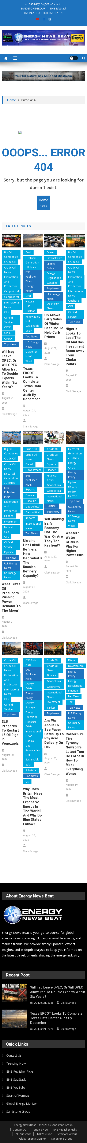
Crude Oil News (10, 270)
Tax (70, 702)
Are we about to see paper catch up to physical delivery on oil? (54, 734)
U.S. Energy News (32, 344)
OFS (6, 312)
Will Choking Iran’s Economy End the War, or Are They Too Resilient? (54, 532)
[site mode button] (73, 58)
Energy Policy (30, 288)
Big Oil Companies (11, 255)
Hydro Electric (72, 484)
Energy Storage (30, 705)
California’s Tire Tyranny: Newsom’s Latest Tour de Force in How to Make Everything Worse (75, 754)
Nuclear (30, 311)
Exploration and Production (11, 281)
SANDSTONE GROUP (33, 8)
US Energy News (31, 354)
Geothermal (54, 687)
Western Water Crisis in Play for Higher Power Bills (75, 544)
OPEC (7, 327)
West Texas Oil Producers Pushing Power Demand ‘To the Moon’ (11, 597)
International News (11, 305)
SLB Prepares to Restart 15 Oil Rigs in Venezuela (10, 732)
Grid (28, 296)
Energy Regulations (54, 275)
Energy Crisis (72, 465)
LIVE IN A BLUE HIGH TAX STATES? (43, 13)
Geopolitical (11, 291)
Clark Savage (9, 414)
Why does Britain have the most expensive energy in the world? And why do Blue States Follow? (32, 806)
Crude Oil (10, 262)
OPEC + (8, 333)
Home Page (43, 203)
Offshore (73, 300)
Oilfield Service (8, 320)
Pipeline (9, 552)
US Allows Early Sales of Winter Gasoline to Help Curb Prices (53, 326)
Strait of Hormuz (17, 1095)
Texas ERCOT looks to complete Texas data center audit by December (32, 384)
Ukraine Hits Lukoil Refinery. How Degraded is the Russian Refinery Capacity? (32, 558)
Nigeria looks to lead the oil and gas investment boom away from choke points (75, 346)
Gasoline (52, 283)
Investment (10, 521)
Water (71, 526)
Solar (29, 331)
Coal (28, 252)
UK (27, 781)
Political (51, 506)
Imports (30, 518)
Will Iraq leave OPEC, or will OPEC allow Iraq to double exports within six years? (10, 369)
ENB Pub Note (31, 662)
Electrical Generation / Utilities (32, 262)
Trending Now (16, 1063)
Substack (31, 770)
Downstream (54, 258)
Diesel (50, 252)
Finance (8, 516)
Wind (29, 361)
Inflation (73, 690)
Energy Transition (32, 715)
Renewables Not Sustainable (33, 321)
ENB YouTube (16, 1087)
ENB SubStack (58, 8)
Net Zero (73, 696)
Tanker (51, 707)
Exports (30, 489)
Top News (10, 344)
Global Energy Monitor (21, 1103)
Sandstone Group (18, 1111)
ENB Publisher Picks (31, 276)
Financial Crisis (52, 478)
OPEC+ (8, 338)
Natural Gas (30, 304)
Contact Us (14, 1055)
